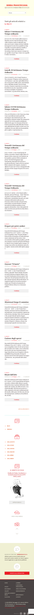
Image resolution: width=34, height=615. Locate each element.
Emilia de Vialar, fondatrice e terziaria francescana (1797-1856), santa (17, 474)
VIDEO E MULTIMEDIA (17, 516)
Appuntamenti (19, 594)
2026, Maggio (11, 452)
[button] (17, 529)
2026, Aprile (10, 455)
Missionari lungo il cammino (17, 302)
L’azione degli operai (13, 338)
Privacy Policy (8, 607)
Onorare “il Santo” (12, 264)
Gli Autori (7, 597)
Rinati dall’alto (11, 375)
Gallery (7, 591)
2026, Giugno (10, 448)
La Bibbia (18, 582)
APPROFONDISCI (17, 502)
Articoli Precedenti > (23, 409)
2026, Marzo (10, 458)
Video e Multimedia (21, 588)
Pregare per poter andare (15, 226)
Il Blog (6, 586)
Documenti (8, 588)
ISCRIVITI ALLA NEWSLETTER (17, 573)
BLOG (8, 426)
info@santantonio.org (20, 606)
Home (6, 582)
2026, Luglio (10, 445)
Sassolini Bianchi (20, 591)
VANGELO (9, 429)
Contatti (18, 597)
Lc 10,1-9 (7, 29)
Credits (14, 607)
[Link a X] (24, 613)
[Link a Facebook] (21, 613)
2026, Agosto (11, 442)
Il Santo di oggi (17, 470)
